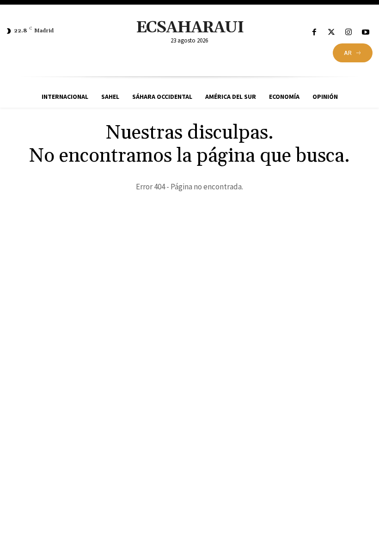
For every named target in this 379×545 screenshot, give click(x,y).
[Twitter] (331, 32)
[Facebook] (314, 32)
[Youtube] (366, 32)
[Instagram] (348, 32)
